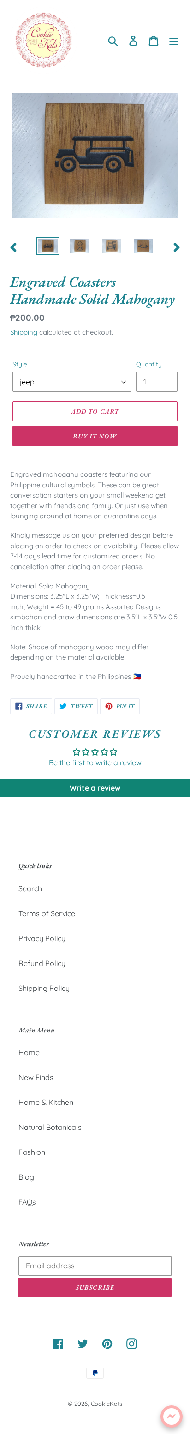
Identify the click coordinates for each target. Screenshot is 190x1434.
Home (29, 1052)
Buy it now (95, 436)
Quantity (149, 364)
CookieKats (106, 1403)
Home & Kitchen (45, 1102)
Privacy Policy (41, 938)
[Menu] (174, 40)
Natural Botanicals (50, 1127)
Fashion (31, 1152)
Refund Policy (41, 963)
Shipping (23, 332)
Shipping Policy (44, 988)
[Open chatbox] (171, 1416)
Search (30, 888)
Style (19, 364)
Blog (26, 1177)
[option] (48, 246)
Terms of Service (46, 913)
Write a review (95, 787)
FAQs (27, 1201)
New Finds (35, 1077)
